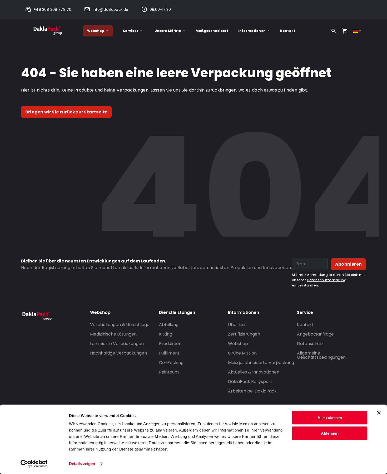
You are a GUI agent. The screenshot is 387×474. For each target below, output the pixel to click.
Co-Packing (171, 363)
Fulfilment (169, 353)
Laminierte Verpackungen (117, 344)
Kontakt (287, 30)
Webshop (95, 30)
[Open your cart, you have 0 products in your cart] (345, 31)
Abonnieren (348, 264)
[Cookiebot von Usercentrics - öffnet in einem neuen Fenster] (34, 464)
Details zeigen (82, 463)
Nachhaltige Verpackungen (118, 353)
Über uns (237, 325)
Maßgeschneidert (212, 30)
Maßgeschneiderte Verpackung (261, 363)
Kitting (165, 334)
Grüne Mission (242, 353)
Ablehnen (330, 433)
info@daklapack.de (110, 9)
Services (130, 30)
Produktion (170, 344)
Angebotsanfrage (315, 334)
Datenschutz (310, 344)
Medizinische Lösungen (113, 334)
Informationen (252, 30)
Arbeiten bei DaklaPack (252, 391)
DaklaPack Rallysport (250, 382)
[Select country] (357, 31)
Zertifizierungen (244, 334)
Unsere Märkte (168, 30)
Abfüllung (168, 325)
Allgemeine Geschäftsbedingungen (321, 355)
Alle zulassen (329, 417)
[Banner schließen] (379, 413)
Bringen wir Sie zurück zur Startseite (66, 112)
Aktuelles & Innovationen (253, 372)
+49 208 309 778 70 (52, 9)
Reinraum (169, 372)
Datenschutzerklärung (326, 280)
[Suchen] (333, 31)
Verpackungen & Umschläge (120, 325)
